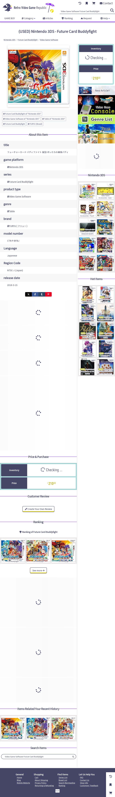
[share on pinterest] (48, 294)
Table (12, 211)
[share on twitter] (28, 294)
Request (87, 18)
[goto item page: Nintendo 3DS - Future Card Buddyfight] (13, 551)
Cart (36, 777)
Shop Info (84, 782)
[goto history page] (79, 3)
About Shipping (41, 780)
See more (37, 570)
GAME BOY (9, 18)
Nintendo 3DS (16, 167)
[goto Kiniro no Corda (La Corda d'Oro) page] (96, 142)
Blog (19, 780)
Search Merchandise (67, 782)
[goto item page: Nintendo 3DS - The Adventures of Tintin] (105, 226)
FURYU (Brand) (36, 123)
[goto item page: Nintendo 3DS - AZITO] (87, 263)
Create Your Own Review (39, 509)
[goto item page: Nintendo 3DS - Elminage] (105, 245)
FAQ (81, 777)
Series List (63, 777)
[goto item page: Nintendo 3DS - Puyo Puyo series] (87, 190)
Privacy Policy (40, 782)
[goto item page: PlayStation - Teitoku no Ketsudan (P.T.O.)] (105, 330)
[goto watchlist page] (86, 3)
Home (19, 777)
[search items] (112, 10)
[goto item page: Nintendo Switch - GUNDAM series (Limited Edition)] (87, 312)
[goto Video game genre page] (96, 123)
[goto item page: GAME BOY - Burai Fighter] (105, 348)
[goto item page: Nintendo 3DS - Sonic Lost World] (87, 245)
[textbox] (36, 756)
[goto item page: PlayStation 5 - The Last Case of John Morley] (87, 366)
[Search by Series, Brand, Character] (73, 756)
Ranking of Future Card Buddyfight (40, 531)
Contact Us (84, 780)
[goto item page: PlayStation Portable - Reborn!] (87, 294)
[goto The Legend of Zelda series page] (96, 133)
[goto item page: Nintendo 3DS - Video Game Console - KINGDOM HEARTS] (87, 226)
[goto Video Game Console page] (96, 113)
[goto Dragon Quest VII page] (96, 104)
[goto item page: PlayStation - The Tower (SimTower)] (105, 312)
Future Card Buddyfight (15, 123)
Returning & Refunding (44, 785)
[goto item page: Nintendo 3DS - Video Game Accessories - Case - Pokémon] (105, 190)
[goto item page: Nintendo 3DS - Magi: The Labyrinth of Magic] (105, 208)
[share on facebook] (35, 294)
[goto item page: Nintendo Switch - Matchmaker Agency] (105, 294)
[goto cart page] (93, 3)
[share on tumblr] (41, 294)
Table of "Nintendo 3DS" (54, 118)
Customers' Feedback (89, 785)
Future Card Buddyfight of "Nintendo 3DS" (23, 113)
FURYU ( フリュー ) (18, 226)
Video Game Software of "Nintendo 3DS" (22, 118)
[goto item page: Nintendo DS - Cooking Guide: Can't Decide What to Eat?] (105, 366)
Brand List (63, 780)
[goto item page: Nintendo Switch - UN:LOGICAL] (87, 348)
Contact (107, 3)
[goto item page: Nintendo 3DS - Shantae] (105, 263)
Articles (49, 18)
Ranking (68, 18)
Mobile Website (23, 782)
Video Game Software (20, 196)
